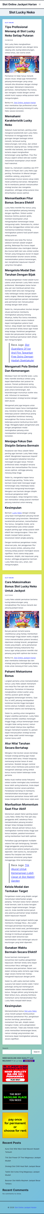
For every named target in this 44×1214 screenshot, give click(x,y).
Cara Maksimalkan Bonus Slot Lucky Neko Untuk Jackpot (21, 586)
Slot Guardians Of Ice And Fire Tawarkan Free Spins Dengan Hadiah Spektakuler (22, 352)
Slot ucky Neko (30, 1011)
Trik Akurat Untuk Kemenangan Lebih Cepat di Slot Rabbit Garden (23, 873)
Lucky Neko (17, 513)
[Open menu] (40, 4)
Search (5, 1048)
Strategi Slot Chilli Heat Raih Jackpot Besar (22, 1166)
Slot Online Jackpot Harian (25, 1207)
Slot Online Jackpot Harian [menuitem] (25, 103)
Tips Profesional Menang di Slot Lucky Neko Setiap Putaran (20, 31)
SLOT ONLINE (9, 22)
